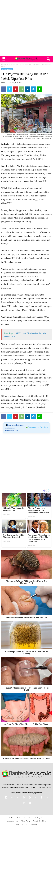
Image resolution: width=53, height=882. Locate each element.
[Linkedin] (27, 89)
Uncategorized (13, 65)
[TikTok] (36, 798)
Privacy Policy (25, 821)
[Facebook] (3, 89)
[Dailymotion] (6, 798)
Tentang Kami (39, 818)
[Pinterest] (15, 89)
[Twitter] (9, 89)
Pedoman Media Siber (24, 818)
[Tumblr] (42, 798)
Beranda (3, 65)
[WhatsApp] (21, 89)
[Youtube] (29, 803)
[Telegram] (33, 89)
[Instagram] (18, 798)
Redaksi (11, 818)
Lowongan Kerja (12, 821)
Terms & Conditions (39, 821)
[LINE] (39, 89)
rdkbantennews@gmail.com (32, 793)
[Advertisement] (26, 28)
